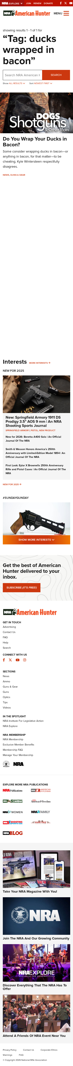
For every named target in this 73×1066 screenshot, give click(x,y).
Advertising (9, 627)
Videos (7, 708)
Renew (37, 3)
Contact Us (9, 632)
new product (47, 430)
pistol (34, 430)
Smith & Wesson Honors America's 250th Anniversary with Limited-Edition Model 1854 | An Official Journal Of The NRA (35, 453)
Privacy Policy (9, 1050)
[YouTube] (70, 3)
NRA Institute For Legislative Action (23, 721)
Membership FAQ (13, 750)
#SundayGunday (16, 498)
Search (56, 75)
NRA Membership (13, 739)
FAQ (5, 637)
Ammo (6, 681)
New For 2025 (13, 371)
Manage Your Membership (18, 755)
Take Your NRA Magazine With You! (30, 891)
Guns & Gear (17, 175)
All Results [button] (16, 83)
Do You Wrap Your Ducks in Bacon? (35, 141)
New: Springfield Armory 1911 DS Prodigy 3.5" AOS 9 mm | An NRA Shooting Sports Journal (34, 421)
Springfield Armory (18, 430)
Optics (6, 697)
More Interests (38, 363)
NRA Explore (10, 726)
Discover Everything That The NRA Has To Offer (35, 987)
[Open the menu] (66, 13)
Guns (6, 692)
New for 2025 (11, 484)
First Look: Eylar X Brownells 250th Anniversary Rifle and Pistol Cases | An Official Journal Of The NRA (36, 469)
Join (28, 3)
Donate (48, 3)
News (6, 175)
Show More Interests (44, 539)
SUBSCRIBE (22, 588)
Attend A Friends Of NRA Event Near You (34, 1035)
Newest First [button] (42, 83)
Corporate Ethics (49, 1050)
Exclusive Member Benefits (18, 745)
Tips (5, 702)
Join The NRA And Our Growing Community (36, 938)
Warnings (7, 1055)
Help (5, 643)
